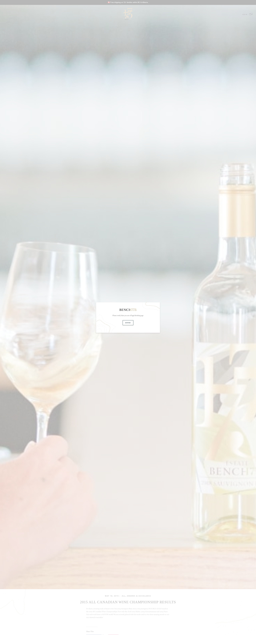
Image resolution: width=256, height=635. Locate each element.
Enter (128, 323)
